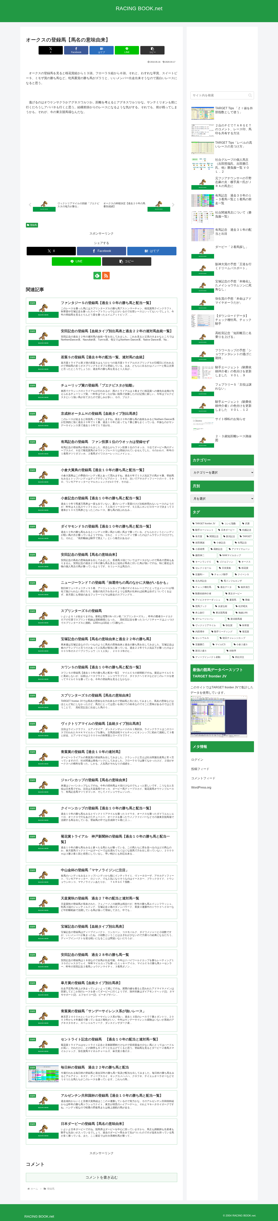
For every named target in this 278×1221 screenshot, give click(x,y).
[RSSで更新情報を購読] (106, 275)
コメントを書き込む (101, 1177)
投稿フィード (200, 769)
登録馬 (33, 225)
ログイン (197, 759)
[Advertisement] (222, 60)
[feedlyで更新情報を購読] (97, 275)
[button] (152, 50)
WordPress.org (201, 787)
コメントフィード (203, 778)
